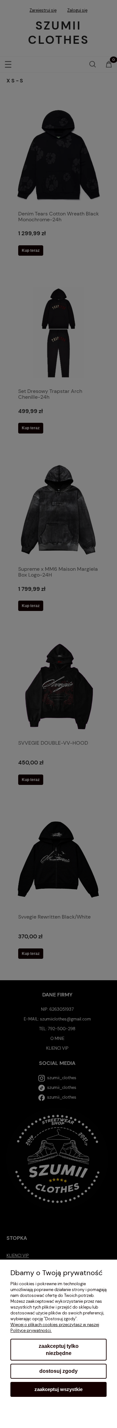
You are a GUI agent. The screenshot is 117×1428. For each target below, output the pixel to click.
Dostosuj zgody (58, 1371)
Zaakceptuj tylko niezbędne (59, 1349)
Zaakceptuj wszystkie (58, 1389)
